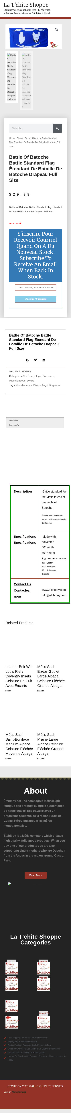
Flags (38, 376)
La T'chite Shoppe (26, 5)
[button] (56, 29)
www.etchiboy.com (54, 589)
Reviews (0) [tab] (14, 425)
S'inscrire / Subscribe (35, 299)
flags (45, 385)
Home (12, 138)
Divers (20, 138)
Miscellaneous (17, 380)
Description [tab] (13, 420)
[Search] (57, 128)
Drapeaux (48, 376)
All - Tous (27, 376)
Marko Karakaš (19, 1092)
